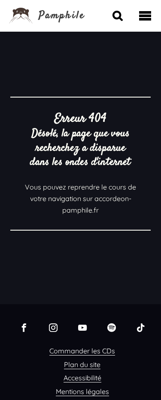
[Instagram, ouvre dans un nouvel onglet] (53, 327)
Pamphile (62, 16)
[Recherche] (117, 16)
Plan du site (82, 364)
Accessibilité (82, 377)
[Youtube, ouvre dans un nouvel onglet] (82, 327)
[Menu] (145, 16)
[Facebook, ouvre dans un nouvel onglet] (24, 327)
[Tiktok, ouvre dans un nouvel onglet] (140, 327)
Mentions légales (82, 391)
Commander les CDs (82, 351)
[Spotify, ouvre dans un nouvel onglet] (111, 327)
